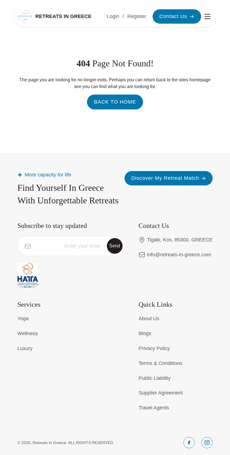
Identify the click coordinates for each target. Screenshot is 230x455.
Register (136, 16)
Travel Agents (154, 408)
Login (113, 16)
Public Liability (155, 378)
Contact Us (173, 16)
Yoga (23, 318)
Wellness (27, 333)
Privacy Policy (154, 348)
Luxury (25, 348)
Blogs (145, 333)
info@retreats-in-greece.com (179, 254)
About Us (149, 318)
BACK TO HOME (115, 102)
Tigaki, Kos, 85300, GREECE (180, 240)
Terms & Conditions (160, 363)
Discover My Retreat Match (165, 178)
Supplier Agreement (161, 393)
